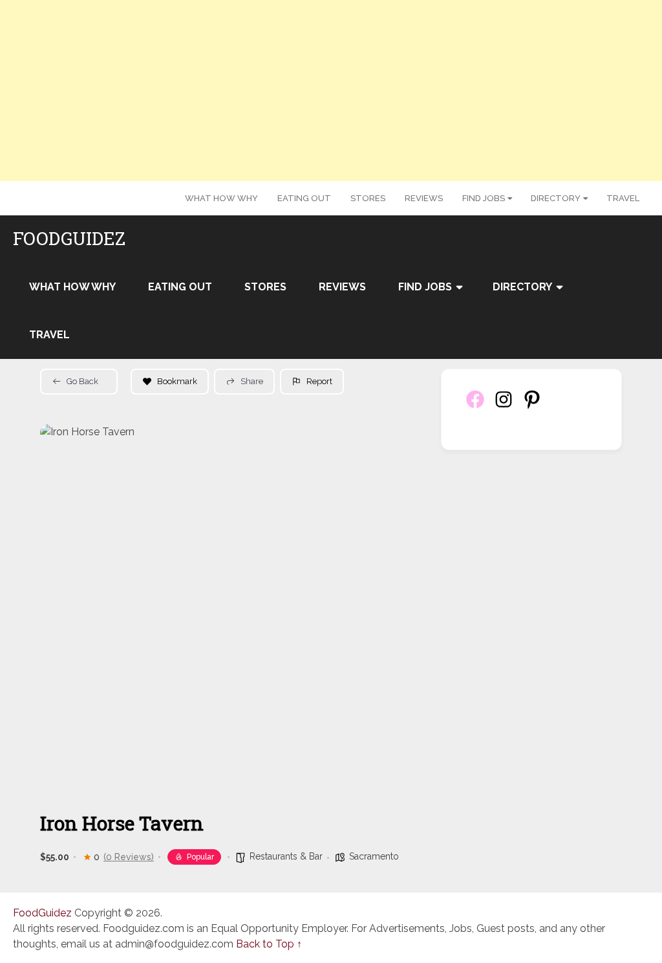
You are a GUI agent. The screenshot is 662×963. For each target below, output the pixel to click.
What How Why (221, 198)
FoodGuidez (69, 239)
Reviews (424, 198)
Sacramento (374, 856)
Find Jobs (483, 198)
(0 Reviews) (128, 856)
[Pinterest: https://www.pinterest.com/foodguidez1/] (532, 406)
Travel (622, 198)
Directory (556, 198)
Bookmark (177, 381)
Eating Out (304, 198)
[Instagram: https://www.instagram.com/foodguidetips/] (503, 406)
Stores (367, 198)
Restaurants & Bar (286, 856)
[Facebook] (475, 406)
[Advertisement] (331, 90)
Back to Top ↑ (269, 944)
